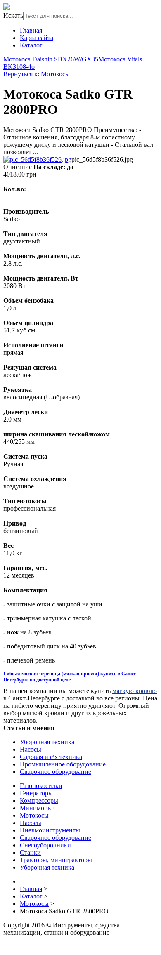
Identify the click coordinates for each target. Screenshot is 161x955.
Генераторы (36, 793)
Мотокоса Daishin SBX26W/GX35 (50, 59)
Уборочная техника (47, 741)
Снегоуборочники (45, 845)
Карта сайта (36, 37)
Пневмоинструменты (50, 830)
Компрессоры (39, 800)
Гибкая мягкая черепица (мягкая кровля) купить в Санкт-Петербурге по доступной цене (70, 677)
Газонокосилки (41, 785)
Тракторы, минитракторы (56, 859)
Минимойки (37, 807)
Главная (31, 30)
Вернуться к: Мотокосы (36, 74)
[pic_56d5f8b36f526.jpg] (37, 159)
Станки (30, 852)
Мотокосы (34, 815)
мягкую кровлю (134, 690)
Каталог (31, 45)
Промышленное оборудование (63, 764)
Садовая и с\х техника (51, 756)
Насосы (30, 749)
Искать (13, 15)
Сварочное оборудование (55, 771)
